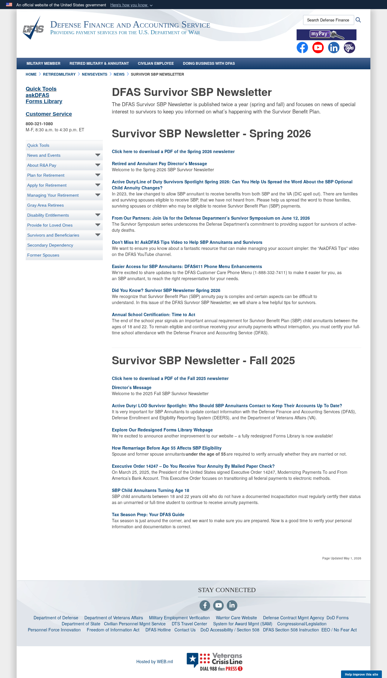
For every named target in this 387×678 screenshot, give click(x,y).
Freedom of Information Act (113, 630)
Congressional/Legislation (302, 624)
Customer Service (49, 114)
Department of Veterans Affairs (113, 617)
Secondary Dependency (50, 245)
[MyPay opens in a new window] (326, 34)
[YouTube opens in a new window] (318, 47)
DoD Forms (338, 617)
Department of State (81, 624)
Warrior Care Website (236, 617)
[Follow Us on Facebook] (205, 606)
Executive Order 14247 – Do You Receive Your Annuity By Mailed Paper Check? (194, 466)
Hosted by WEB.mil (154, 661)
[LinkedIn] (232, 606)
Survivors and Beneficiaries (53, 235)
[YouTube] (218, 606)
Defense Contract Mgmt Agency (293, 617)
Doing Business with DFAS (209, 63)
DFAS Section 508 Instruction (291, 630)
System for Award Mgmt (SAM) (243, 624)
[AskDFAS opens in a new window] (349, 47)
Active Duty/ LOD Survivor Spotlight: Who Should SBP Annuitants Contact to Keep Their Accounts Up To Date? (227, 405)
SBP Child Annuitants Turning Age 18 (151, 490)
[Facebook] (302, 47)
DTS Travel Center (189, 624)
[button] (132, 5)
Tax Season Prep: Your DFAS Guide (149, 514)
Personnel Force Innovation (54, 630)
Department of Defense (56, 617)
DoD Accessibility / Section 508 (229, 630)
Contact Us (185, 630)
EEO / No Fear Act (339, 630)
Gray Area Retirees (45, 205)
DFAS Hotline (158, 630)
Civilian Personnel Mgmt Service (136, 624)
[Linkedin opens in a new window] (334, 47)
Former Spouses (43, 255)
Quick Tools (41, 89)
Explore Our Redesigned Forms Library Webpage (163, 430)
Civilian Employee (156, 63)
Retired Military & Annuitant (99, 63)
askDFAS (37, 95)
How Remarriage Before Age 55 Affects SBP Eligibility (167, 448)
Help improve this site (361, 674)
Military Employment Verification (179, 617)
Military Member (43, 63)
